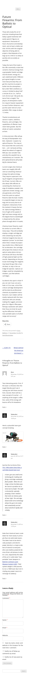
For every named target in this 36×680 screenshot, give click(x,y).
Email (4, 628)
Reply (4, 407)
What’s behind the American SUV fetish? (18, 350)
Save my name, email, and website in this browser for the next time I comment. (12, 645)
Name (5, 620)
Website (5, 635)
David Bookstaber (7, 335)
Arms (18, 330)
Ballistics (4, 333)
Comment (6, 598)
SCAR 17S (6, 348)
